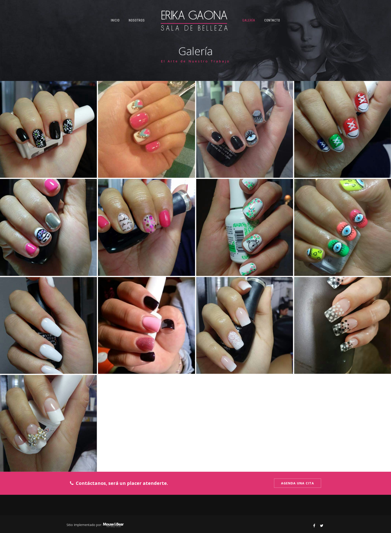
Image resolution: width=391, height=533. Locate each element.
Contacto (272, 20)
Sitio (70, 525)
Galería (248, 20)
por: (99, 525)
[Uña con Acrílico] (48, 325)
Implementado (84, 525)
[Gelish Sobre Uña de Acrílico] (48, 129)
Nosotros (137, 20)
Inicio (115, 20)
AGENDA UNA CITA (297, 483)
